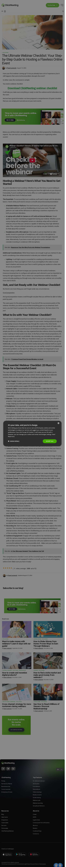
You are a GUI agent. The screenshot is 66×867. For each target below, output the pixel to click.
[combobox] (58, 423)
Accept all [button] (49, 441)
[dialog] (32, 433)
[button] (13, 441)
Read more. (11, 436)
